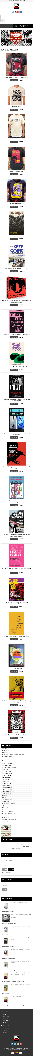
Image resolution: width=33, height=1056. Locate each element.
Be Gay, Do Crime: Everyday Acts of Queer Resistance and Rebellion (16, 569)
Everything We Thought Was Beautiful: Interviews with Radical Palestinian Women (16, 535)
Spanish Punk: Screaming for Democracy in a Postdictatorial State (16, 603)
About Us (5, 1014)
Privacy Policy (6, 1016)
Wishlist (5, 1032)
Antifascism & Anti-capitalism (9, 767)
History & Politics (6, 779)
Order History (6, 1030)
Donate (4, 797)
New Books (5, 752)
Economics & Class (6, 771)
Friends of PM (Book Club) (9, 819)
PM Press (19, 1048)
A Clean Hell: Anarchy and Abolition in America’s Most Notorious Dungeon (16, 399)
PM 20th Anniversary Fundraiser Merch (13, 754)
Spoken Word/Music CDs (8, 813)
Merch (3, 815)
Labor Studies (5, 781)
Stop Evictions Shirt (16, 106)
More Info (14, 505)
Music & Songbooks (6, 783)
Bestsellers (5, 750)
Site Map (5, 1022)
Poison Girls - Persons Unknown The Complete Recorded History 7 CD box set (16, 301)
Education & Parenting (7, 773)
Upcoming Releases (7, 756)
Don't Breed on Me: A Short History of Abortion (16, 367)
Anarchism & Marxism (7, 765)
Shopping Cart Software (19, 1049)
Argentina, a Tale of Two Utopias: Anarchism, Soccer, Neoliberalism (16, 433)
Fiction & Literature (6, 775)
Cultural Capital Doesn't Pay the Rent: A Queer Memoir (16, 334)
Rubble (16, 236)
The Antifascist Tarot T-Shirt (16, 203)
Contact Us (5, 1018)
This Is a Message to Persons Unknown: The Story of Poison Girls (16, 467)
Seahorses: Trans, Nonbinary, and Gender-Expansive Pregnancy (16, 501)
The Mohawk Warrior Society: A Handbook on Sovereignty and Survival (16, 701)
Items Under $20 (6, 793)
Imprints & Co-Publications (8, 791)
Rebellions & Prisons (7, 787)
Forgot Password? (6, 872)
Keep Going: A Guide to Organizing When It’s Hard (16, 268)
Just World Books (7, 799)
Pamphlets (5, 807)
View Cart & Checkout (16, 848)
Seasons (4, 795)
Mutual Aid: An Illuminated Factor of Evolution (16, 734)
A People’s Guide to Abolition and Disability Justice (16, 636)
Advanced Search (7, 1020)
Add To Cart (14, 80)
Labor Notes (5, 801)
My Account (6, 1028)
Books (3, 760)
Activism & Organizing (7, 763)
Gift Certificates (7, 821)
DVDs (3, 809)
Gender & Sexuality (6, 777)
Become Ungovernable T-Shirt (16, 171)
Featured (4, 748)
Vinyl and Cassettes (7, 811)
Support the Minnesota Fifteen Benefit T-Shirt (16, 77)
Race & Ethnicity (6, 785)
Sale (3, 758)
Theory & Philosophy (7, 789)
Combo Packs (5, 817)
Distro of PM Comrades (8, 803)
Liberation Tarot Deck (16, 668)
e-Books (4, 805)
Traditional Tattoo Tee (16, 139)
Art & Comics (5, 769)
